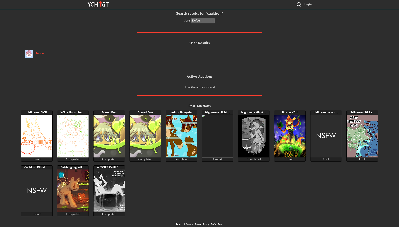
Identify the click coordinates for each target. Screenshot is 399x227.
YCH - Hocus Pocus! (73, 112)
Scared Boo (109, 112)
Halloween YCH (37, 112)
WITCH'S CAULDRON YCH (114, 167)
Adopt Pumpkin (181, 112)
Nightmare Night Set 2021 (222, 112)
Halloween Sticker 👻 (364, 112)
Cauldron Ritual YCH (37, 167)
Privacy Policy (202, 224)
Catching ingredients (73, 167)
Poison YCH (290, 112)
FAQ (213, 224)
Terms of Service (184, 224)
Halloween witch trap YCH (331, 112)
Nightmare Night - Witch (257, 112)
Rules (220, 224)
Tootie (39, 53)
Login (308, 4)
